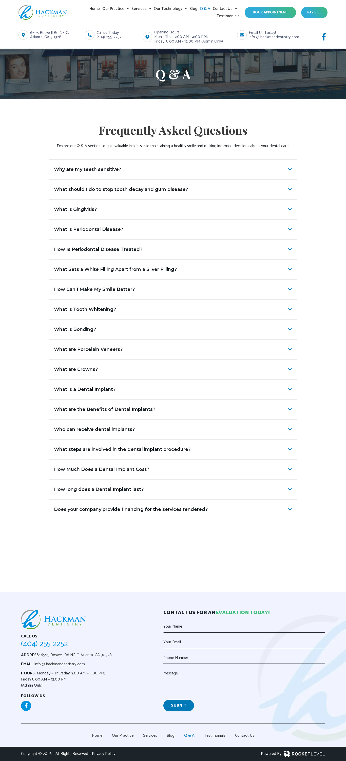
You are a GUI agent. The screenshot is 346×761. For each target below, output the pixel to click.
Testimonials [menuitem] (228, 16)
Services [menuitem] (139, 8)
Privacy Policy (103, 753)
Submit (178, 705)
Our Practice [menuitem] (113, 8)
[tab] (173, 169)
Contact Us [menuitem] (223, 8)
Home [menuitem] (94, 8)
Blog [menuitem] (193, 8)
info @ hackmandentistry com (59, 664)
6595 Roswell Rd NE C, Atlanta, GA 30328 (76, 655)
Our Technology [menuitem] (168, 8)
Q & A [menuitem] (205, 8)
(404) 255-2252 (44, 644)
